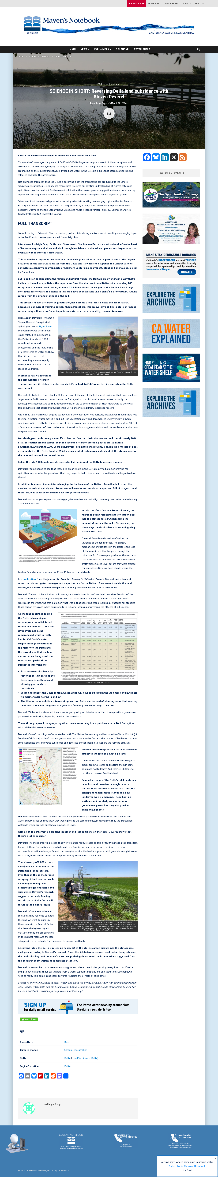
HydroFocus (45, 326)
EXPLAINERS (101, 49)
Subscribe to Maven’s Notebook (187, 1166)
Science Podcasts (110, 84)
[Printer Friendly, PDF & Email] (29, 1020)
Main (72, 49)
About (198, 3)
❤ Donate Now (137, 3)
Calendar (122, 49)
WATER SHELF (142, 49)
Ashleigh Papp (99, 103)
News (84, 49)
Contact (187, 3)
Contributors (170, 3)
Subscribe (153, 3)
